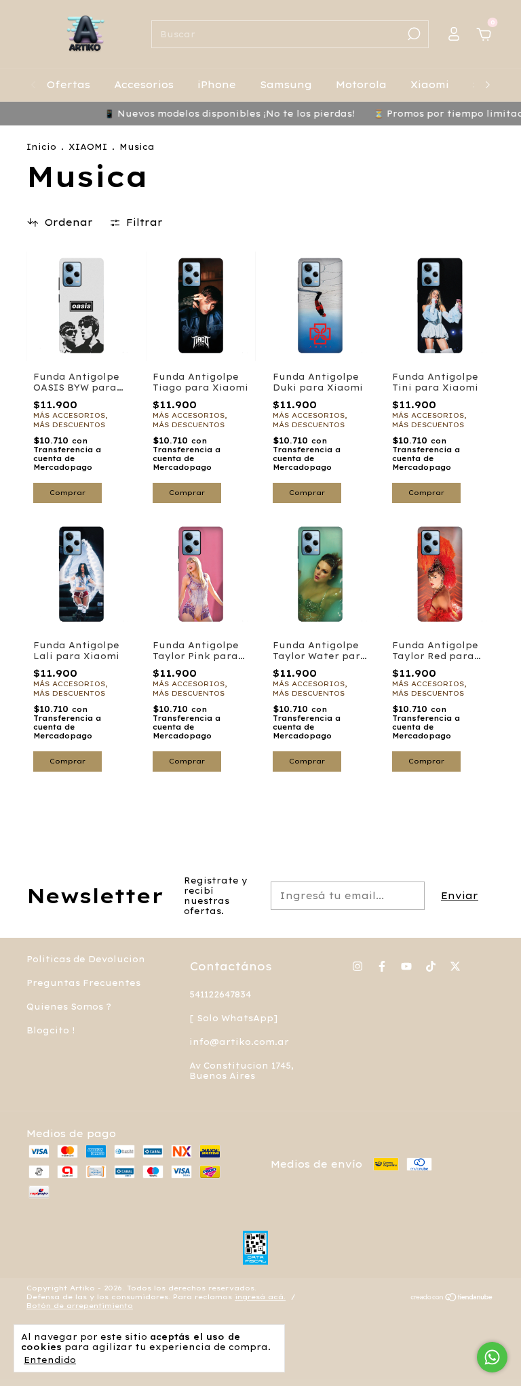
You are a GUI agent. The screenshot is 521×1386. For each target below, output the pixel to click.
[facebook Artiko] (382, 966)
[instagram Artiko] (357, 966)
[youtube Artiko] (406, 966)
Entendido (50, 1360)
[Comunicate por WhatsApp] (492, 1357)
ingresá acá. (260, 1296)
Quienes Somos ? (68, 1007)
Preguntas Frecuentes (83, 983)
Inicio (41, 147)
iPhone (216, 85)
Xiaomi (429, 85)
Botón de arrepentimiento (79, 1305)
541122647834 (220, 994)
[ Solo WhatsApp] (233, 1018)
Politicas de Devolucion (85, 959)
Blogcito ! (50, 1030)
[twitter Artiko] (455, 966)
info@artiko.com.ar (239, 1042)
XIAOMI (88, 147)
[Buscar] (412, 33)
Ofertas (68, 85)
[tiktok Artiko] (430, 966)
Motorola (361, 85)
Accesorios (144, 85)
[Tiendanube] (452, 1298)
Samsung (286, 85)
